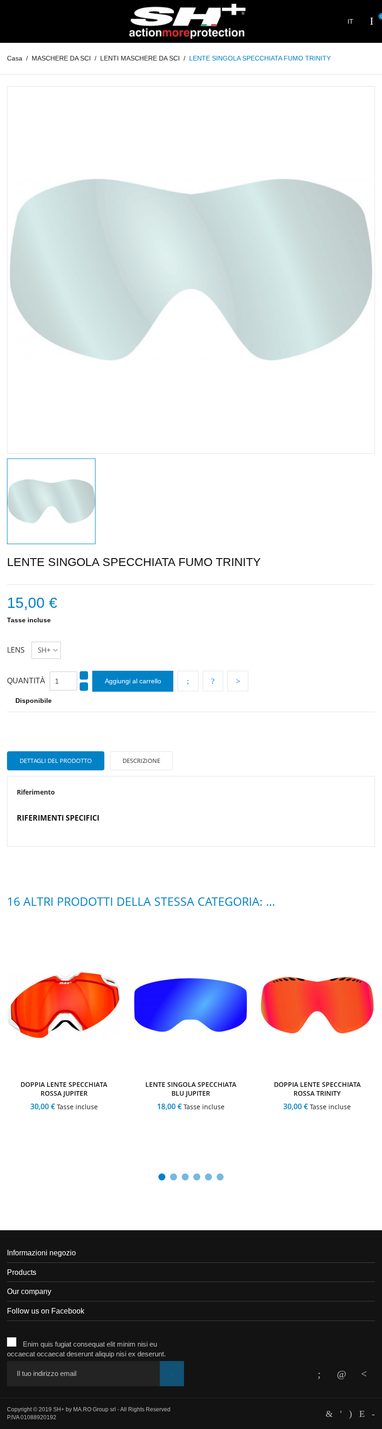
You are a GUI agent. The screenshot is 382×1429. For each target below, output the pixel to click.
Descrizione (141, 760)
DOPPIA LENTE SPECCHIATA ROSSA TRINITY (317, 1089)
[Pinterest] (237, 681)
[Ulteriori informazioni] (92, 1128)
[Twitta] (213, 681)
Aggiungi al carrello (133, 681)
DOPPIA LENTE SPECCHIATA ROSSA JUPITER (63, 1089)
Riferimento (36, 792)
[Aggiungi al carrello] (34, 1128)
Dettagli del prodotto (56, 760)
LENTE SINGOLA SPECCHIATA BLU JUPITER (190, 1089)
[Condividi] (187, 681)
